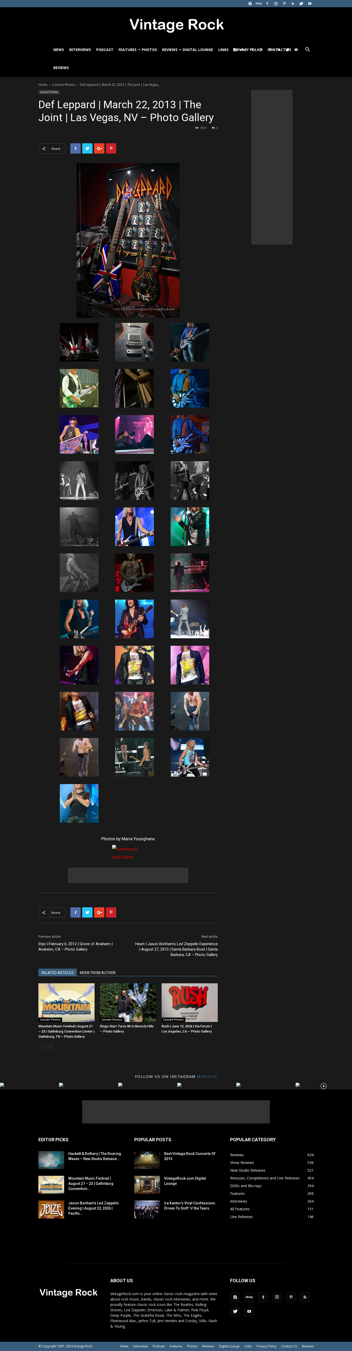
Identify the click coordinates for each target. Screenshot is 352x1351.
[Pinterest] (284, 3)
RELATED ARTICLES (57, 973)
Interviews (80, 49)
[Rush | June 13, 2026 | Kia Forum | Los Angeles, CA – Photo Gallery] (190, 1002)
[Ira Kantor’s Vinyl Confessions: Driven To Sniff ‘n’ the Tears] (147, 1210)
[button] (307, 50)
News (58, 49)
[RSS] (293, 3)
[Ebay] (259, 3)
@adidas (207, 1076)
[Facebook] (267, 3)
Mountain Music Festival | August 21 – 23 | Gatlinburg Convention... (90, 1183)
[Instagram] (276, 3)
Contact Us (289, 1346)
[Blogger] (250, 3)
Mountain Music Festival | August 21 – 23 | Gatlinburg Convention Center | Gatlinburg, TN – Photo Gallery (66, 1031)
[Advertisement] (128, 875)
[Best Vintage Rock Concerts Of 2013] (147, 1160)
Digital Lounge (198, 49)
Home (42, 84)
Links (223, 49)
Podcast (104, 49)
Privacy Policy (266, 1346)
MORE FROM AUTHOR (98, 973)
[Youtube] (310, 3)
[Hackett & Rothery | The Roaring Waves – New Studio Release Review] (51, 1160)
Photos (149, 49)
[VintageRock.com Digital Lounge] (147, 1185)
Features (128, 49)
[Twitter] (301, 3)
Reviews (170, 49)
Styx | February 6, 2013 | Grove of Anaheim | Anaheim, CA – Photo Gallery (75, 947)
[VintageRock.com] (176, 24)
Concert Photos (63, 84)
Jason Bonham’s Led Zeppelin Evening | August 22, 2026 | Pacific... (93, 1208)
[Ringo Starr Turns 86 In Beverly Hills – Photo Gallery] (128, 1002)
